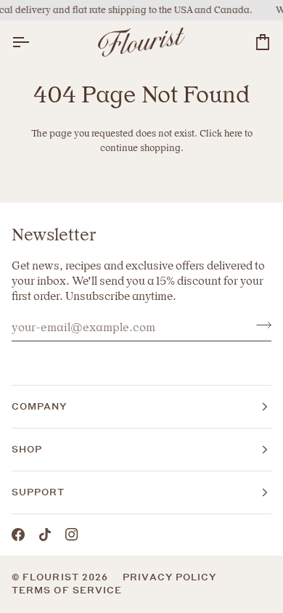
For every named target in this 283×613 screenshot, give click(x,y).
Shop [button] (27, 449)
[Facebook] (18, 534)
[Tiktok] (45, 534)
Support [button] (38, 492)
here (233, 133)
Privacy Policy (169, 577)
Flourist (52, 577)
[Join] (259, 325)
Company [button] (39, 406)
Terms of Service (67, 590)
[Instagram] (71, 534)
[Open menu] (33, 42)
